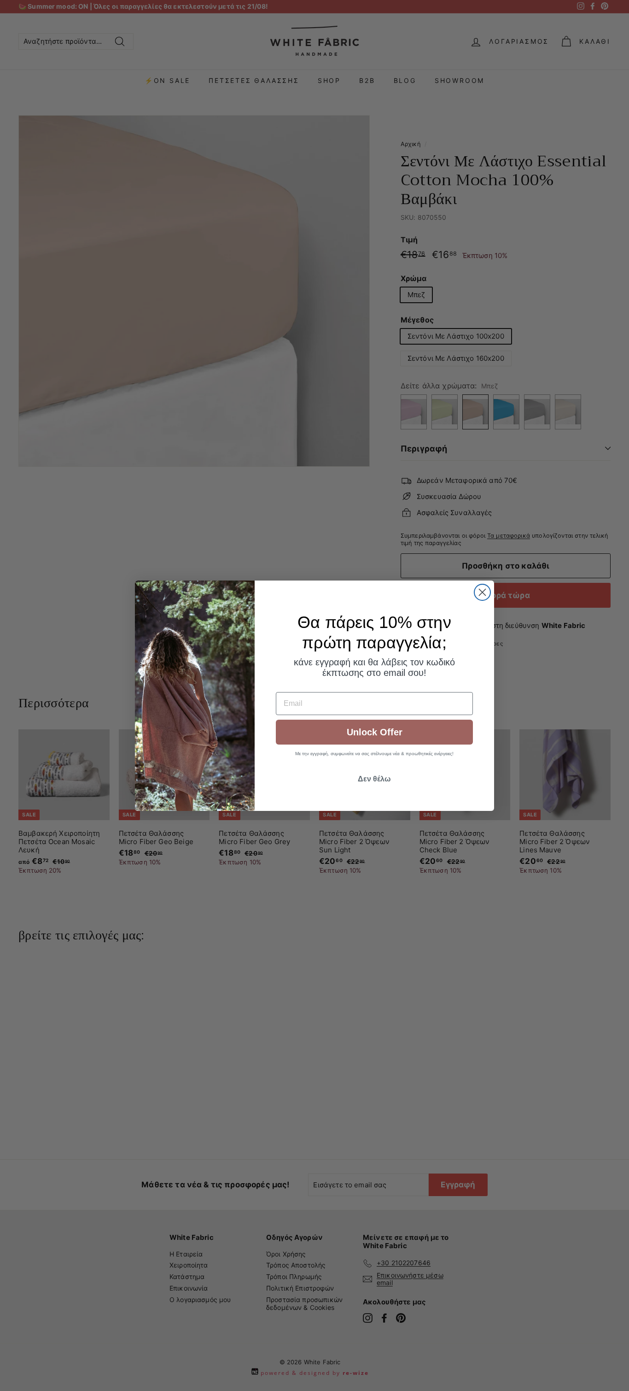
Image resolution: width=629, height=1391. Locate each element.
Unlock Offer (374, 732)
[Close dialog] (482, 592)
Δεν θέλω (374, 779)
